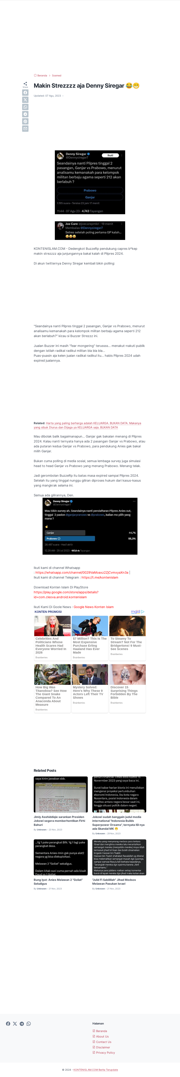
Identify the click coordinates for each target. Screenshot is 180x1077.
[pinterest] (25, 121)
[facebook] (25, 92)
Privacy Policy (105, 1052)
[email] (25, 128)
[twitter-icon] (15, 1024)
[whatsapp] (25, 107)
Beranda (101, 1031)
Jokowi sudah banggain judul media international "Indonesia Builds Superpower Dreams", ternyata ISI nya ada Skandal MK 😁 (118, 822)
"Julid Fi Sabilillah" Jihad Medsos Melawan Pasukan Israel (114, 881)
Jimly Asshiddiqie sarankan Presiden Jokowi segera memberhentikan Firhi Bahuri (59, 821)
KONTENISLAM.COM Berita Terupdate (95, 1069)
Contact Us (103, 1042)
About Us (102, 1036)
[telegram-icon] (22, 1024)
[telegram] (25, 114)
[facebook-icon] (8, 1024)
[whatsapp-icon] (29, 1024)
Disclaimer (102, 1047)
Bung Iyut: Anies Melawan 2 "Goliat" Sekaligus (58, 881)
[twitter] (25, 100)
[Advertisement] (90, 42)
